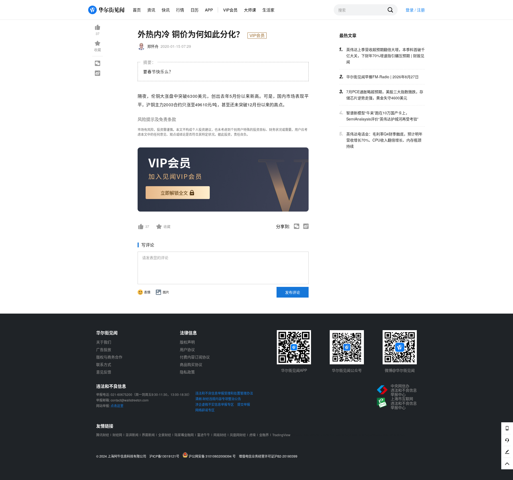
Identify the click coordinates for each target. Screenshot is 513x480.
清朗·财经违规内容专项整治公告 (218, 398)
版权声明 (187, 342)
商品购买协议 (191, 364)
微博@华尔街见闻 (400, 370)
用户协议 (187, 349)
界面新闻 (148, 434)
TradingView (281, 434)
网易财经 (219, 434)
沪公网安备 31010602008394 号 (213, 456)
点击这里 (117, 405)
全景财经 (164, 434)
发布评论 (292, 292)
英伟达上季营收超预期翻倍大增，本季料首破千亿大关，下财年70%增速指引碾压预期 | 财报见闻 (385, 55)
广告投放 (103, 349)
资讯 (151, 10)
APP (209, 10)
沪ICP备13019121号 (165, 456)
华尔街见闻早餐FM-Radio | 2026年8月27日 (382, 76)
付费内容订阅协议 (195, 357)
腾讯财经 (102, 434)
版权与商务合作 (109, 357)
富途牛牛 (203, 434)
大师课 (250, 10)
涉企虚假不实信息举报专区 (214, 404)
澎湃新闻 (132, 434)
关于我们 (103, 342)
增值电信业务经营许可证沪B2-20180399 (268, 456)
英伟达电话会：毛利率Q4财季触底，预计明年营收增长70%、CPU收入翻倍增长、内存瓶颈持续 (384, 140)
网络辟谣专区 (205, 410)
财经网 (117, 434)
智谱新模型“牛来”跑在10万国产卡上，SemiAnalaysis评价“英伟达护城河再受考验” (382, 116)
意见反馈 (103, 371)
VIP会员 (230, 10)
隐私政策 (187, 371)
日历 (195, 10)
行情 (180, 10)
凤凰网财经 (238, 434)
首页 (137, 10)
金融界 (264, 434)
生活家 (268, 10)
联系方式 (103, 364)
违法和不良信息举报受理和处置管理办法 (224, 393)
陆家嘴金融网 (184, 434)
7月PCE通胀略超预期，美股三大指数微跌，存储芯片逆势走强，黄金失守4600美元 (384, 94)
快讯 (166, 10)
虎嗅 (252, 434)
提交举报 (243, 404)
